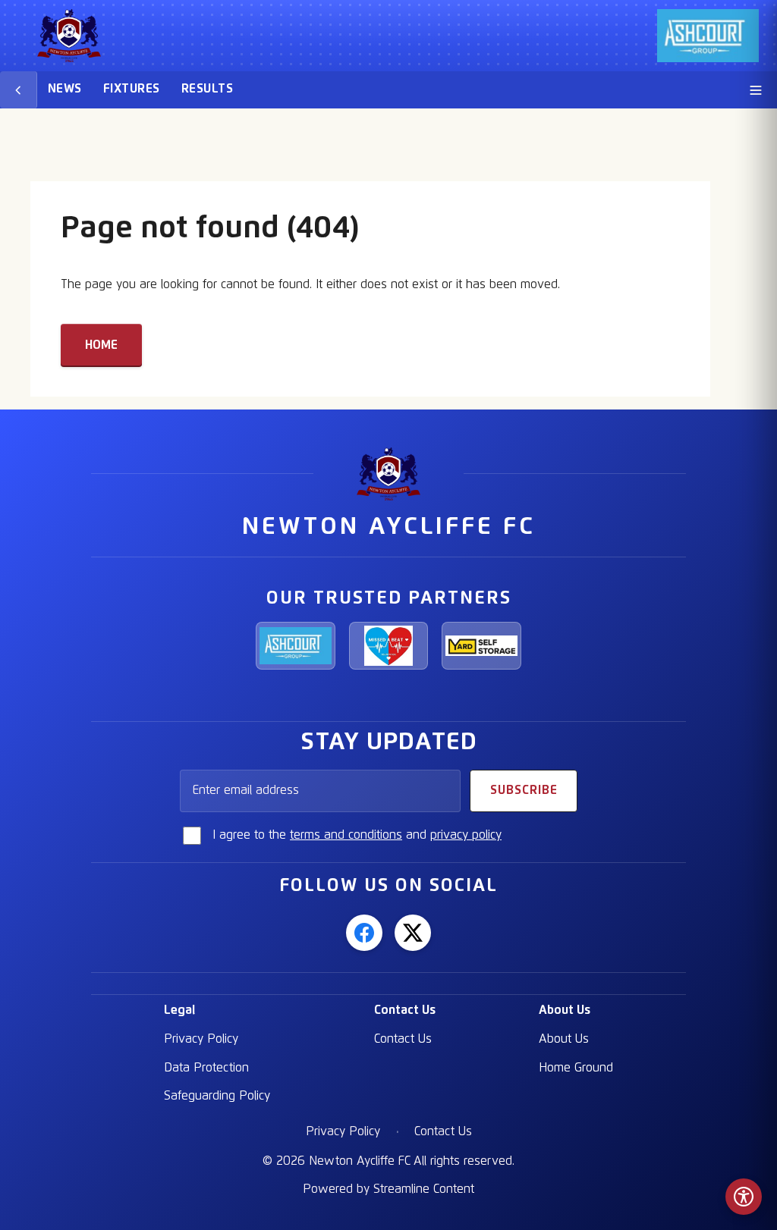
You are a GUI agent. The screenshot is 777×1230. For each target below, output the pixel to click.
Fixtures (131, 89)
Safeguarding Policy (217, 1096)
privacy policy (466, 835)
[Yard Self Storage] (481, 646)
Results (207, 89)
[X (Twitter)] (413, 933)
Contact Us (405, 1010)
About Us (564, 1010)
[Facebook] (364, 933)
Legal (179, 1010)
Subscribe (524, 790)
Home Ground (576, 1068)
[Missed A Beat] (389, 646)
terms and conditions (346, 835)
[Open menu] (756, 89)
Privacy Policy (201, 1039)
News (65, 89)
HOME (101, 345)
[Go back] (18, 89)
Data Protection (206, 1068)
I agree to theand (357, 835)
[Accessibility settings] (743, 1196)
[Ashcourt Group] (296, 646)
